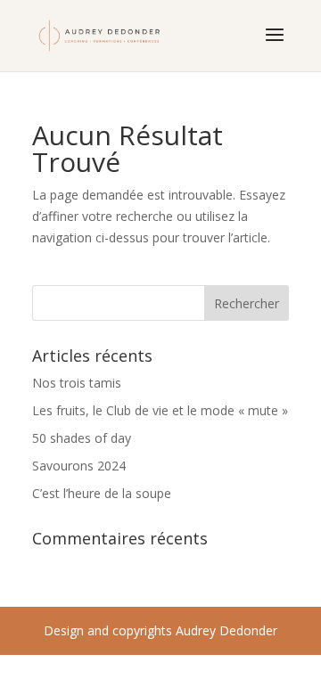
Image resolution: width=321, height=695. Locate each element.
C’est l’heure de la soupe (101, 493)
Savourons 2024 (79, 465)
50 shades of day (81, 437)
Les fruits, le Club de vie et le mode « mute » (160, 410)
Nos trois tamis (76, 382)
